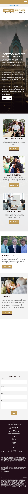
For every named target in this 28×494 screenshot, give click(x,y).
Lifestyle (14, 446)
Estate (14, 441)
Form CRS (25, 477)
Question (3, 401)
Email (2, 386)
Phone (2, 393)
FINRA (5, 474)
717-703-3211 (14, 18)
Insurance (14, 442)
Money (14, 445)
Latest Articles (14, 447)
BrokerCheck (3, 452)
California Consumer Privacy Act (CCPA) (11, 467)
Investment (14, 439)
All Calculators (14, 450)
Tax (14, 443)
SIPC (7, 474)
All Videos (14, 449)
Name (2, 378)
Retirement (14, 438)
